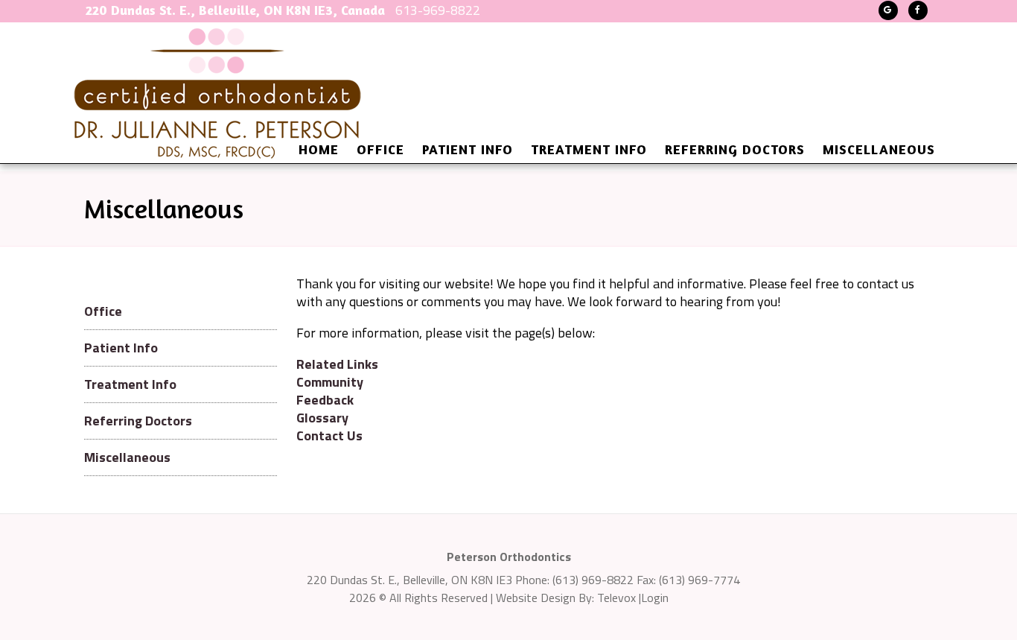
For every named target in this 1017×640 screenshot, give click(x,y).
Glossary (322, 418)
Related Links (337, 364)
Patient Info (121, 348)
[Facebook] (918, 10)
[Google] (888, 10)
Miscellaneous (127, 457)
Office (103, 311)
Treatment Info (130, 384)
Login (655, 597)
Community (329, 382)
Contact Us (329, 435)
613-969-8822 (437, 10)
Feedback (325, 400)
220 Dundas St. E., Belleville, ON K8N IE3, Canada (235, 9)
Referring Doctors (138, 421)
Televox (616, 597)
